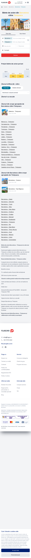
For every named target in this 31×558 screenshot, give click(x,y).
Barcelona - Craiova (15, 180)
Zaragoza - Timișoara (7, 144)
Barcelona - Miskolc (7, 234)
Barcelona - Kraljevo (7, 212)
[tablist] (12, 88)
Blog (2, 395)
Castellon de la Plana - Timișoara (11, 167)
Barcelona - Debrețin (7, 202)
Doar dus (8, 33)
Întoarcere (21, 46)
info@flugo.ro (7, 337)
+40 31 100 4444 (18, 2)
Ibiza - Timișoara (6, 132)
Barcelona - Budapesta (8, 219)
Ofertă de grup (21, 361)
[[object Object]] (2, 347)
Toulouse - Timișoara (7, 129)
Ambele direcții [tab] (16, 87)
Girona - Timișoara (7, 165)
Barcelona (11, 7)
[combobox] (15, 92)
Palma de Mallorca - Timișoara (10, 154)
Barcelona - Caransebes (8, 240)
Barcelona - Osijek (6, 199)
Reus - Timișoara (6, 134)
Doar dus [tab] (6, 87)
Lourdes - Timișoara (7, 142)
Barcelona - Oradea (7, 214)
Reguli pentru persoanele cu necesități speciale (6, 389)
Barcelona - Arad (6, 232)
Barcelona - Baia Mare (8, 227)
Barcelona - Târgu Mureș (9, 229)
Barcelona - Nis (6, 224)
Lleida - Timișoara (6, 137)
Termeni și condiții (6, 361)
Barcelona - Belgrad (7, 217)
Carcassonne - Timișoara (8, 124)
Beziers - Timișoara (7, 139)
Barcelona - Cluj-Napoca (16, 189)
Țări (18, 391)
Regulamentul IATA (6, 372)
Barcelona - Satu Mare (8, 209)
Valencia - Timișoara (15, 111)
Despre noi (4, 358)
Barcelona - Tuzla (6, 204)
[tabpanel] (15, 94)
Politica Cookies (5, 376)
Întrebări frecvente (6, 384)
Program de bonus (22, 364)
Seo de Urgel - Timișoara (8, 157)
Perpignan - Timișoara (8, 127)
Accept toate (15, 550)
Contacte (3, 364)
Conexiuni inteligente (22, 358)
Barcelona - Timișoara (8, 149)
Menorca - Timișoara (7, 122)
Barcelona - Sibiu (6, 207)
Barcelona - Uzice (6, 237)
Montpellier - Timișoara (8, 152)
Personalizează (15, 555)
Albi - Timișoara (6, 159)
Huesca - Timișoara (7, 162)
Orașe (18, 388)
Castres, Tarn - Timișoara (9, 147)
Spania (5, 7)
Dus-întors (23, 33)
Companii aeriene (21, 384)
